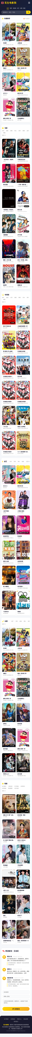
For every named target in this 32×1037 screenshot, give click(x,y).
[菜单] (29, 2)
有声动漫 (16, 788)
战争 (28, 130)
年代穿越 (16, 786)
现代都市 (4, 786)
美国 (15, 297)
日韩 (15, 461)
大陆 (11, 461)
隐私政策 (26, 1019)
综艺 (18, 8)
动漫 (21, 8)
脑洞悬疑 (10, 788)
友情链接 (13, 1019)
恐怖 (20, 130)
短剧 (24, 8)
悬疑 (4, 132)
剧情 (24, 130)
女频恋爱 (23, 786)
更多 (3, 135)
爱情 (11, 130)
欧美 (23, 461)
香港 (7, 297)
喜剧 (7, 130)
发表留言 (17, 1009)
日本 (24, 297)
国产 (3, 297)
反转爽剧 (4, 788)
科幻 (15, 130)
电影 (11, 8)
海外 (28, 297)
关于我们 (6, 1019)
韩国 (20, 297)
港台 (19, 461)
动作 (3, 130)
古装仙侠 (10, 786)
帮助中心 (19, 1019)
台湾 (11, 297)
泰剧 (4, 299)
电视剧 (14, 8)
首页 (8, 8)
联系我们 (16, 1021)
